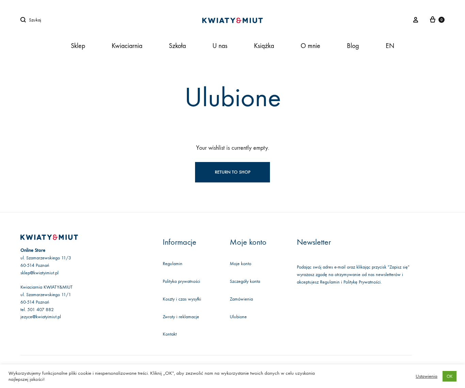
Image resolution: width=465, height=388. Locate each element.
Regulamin (172, 263)
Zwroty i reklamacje (181, 317)
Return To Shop (233, 172)
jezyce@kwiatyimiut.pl (40, 317)
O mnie (310, 46)
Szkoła (177, 46)
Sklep (78, 46)
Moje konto (240, 263)
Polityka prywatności (181, 281)
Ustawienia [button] (426, 376)
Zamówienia (241, 299)
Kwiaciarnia (127, 46)
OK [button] (449, 376)
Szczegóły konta (245, 281)
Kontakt (170, 334)
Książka (264, 46)
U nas (219, 46)
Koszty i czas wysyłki (182, 299)
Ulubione (238, 317)
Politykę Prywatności (362, 282)
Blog (353, 46)
